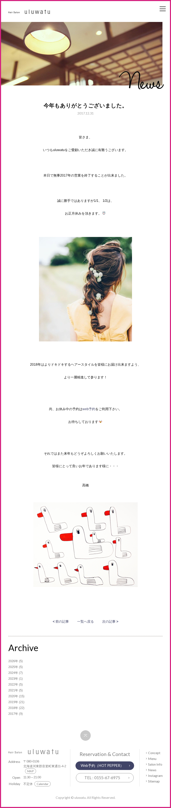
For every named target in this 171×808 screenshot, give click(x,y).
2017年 (13, 713)
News (152, 770)
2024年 (13, 672)
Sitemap (154, 781)
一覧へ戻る (85, 621)
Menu (152, 759)
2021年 (13, 690)
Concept (154, 753)
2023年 (13, 678)
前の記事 (61, 621)
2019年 (13, 702)
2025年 (13, 667)
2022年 (13, 684)
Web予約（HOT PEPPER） (102, 765)
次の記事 (110, 621)
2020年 (13, 696)
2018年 (13, 708)
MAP (30, 771)
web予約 (88, 409)
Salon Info (155, 764)
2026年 (13, 661)
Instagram (155, 775)
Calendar (42, 784)
